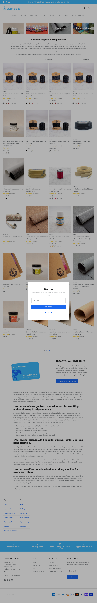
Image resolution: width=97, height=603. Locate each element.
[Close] (67, 284)
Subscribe (48, 307)
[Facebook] (45, 312)
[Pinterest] (51, 312)
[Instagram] (48, 312)
